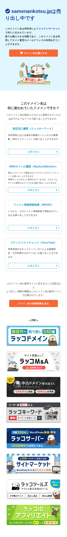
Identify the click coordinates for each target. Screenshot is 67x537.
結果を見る (33, 151)
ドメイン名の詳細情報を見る (33, 303)
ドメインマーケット (49, 28)
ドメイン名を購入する (35, 53)
